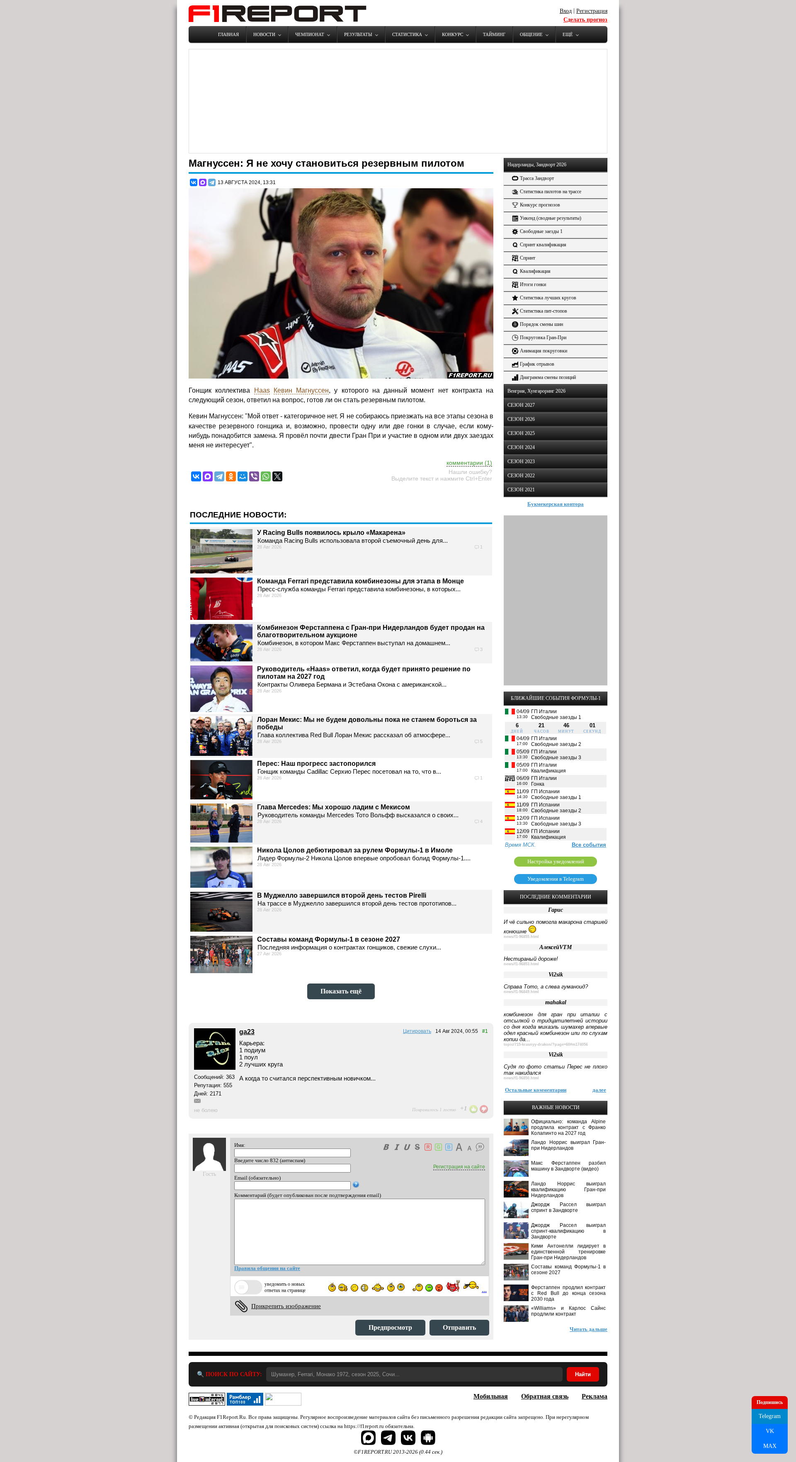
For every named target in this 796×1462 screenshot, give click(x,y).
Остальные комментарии (535, 1090)
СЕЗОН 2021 (521, 490)
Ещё (568, 34)
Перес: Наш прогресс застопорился (316, 763)
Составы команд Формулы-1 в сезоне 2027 (328, 939)
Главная (228, 34)
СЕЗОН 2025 (521, 433)
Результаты (358, 34)
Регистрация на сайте (459, 1167)
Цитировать (417, 1031)
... (484, 1289)
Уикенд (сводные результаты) (550, 218)
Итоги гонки (533, 284)
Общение (531, 34)
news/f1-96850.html (521, 1078)
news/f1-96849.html (521, 992)
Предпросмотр (390, 1327)
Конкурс (452, 34)
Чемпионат (309, 34)
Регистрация (591, 11)
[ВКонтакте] (193, 182)
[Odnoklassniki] (231, 476)
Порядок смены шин (541, 324)
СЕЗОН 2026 (521, 419)
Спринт (527, 258)
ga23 (247, 1031)
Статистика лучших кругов (548, 298)
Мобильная (490, 1396)
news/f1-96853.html (521, 964)
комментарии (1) (469, 462)
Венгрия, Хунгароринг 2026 (536, 391)
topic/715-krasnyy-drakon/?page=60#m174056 (546, 1044)
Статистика (407, 34)
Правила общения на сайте (267, 1268)
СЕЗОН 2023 (521, 461)
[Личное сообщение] (197, 1101)
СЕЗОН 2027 (521, 405)
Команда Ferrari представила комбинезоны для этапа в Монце (360, 581)
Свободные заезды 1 (541, 231)
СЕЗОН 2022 (521, 475)
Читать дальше (588, 1329)
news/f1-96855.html (521, 937)
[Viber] (254, 476)
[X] (277, 476)
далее (599, 1090)
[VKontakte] (196, 476)
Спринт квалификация (543, 245)
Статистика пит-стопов (543, 311)
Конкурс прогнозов (540, 205)
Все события (589, 845)
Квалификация (535, 271)
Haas (262, 390)
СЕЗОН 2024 (521, 447)
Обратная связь (544, 1396)
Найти (583, 1374)
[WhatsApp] (266, 476)
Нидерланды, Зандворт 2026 (536, 165)
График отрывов (537, 364)
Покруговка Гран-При (543, 337)
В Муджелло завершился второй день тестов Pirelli (341, 895)
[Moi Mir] (243, 476)
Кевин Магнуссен (301, 390)
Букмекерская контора (555, 504)
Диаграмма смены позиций (548, 377)
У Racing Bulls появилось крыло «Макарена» (331, 532)
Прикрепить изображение (286, 1306)
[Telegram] (212, 182)
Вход (566, 11)
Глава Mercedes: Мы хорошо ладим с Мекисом (333, 807)
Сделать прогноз (585, 20)
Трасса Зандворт (537, 178)
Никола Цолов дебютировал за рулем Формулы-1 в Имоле (355, 850)
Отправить (459, 1327)
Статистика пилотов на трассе (550, 191)
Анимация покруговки (543, 351)
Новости (264, 34)
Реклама (594, 1396)
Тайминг (494, 34)
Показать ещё (341, 991)
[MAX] (202, 182)
